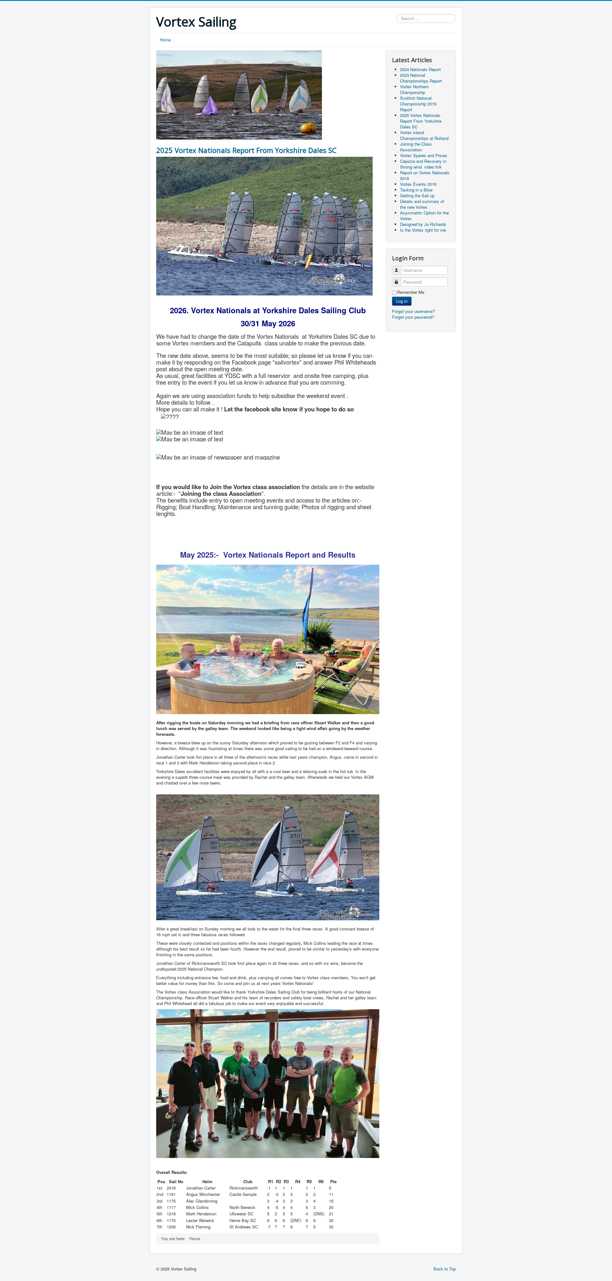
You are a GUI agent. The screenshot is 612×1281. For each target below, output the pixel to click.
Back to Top (444, 1269)
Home (165, 40)
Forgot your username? (413, 311)
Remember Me (410, 292)
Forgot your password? (413, 317)
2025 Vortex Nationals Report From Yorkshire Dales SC (246, 150)
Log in (401, 301)
